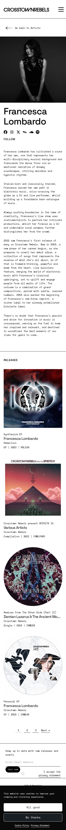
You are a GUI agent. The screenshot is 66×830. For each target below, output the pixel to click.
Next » (45, 730)
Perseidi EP (11, 701)
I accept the (49, 773)
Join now (13, 769)
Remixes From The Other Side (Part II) (30, 612)
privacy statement (49, 775)
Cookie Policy (22, 825)
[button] (60, 9)
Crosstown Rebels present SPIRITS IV (28, 523)
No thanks (33, 817)
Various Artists (15, 527)
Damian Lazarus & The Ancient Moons (33, 616)
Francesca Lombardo (21, 438)
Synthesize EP (13, 434)
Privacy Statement (40, 825)
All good (33, 807)
